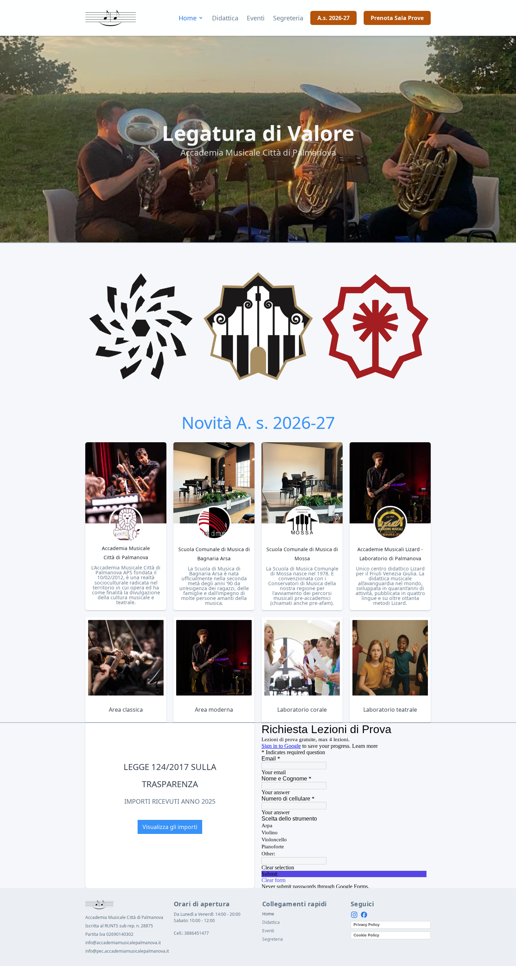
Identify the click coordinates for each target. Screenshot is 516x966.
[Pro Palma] (375, 326)
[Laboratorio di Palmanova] (390, 523)
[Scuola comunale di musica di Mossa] (302, 523)
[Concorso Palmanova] (258, 326)
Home (188, 18)
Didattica (225, 18)
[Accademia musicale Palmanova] (126, 524)
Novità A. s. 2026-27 (258, 422)
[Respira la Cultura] (140, 326)
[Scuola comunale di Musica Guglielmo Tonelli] (214, 523)
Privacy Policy (366, 924)
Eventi (256, 18)
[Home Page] (110, 17)
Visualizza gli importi (170, 827)
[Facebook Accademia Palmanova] (364, 914)
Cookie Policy (366, 935)
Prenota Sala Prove (397, 18)
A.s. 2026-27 (333, 18)
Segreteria (288, 18)
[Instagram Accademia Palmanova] (354, 914)
